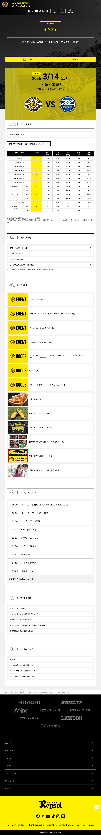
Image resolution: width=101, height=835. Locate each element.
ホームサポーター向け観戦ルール (22, 665)
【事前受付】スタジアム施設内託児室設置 (44, 470)
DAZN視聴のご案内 (17, 259)
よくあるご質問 (60, 825)
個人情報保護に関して (37, 825)
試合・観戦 (14, 692)
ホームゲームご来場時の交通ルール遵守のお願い (27, 625)
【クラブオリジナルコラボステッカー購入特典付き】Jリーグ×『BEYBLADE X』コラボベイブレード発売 (57, 356)
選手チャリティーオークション (40, 413)
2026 (29, 692)
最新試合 (22, 692)
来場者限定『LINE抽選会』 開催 (40, 342)
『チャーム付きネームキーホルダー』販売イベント (47, 385)
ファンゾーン (9, 781)
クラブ (7, 788)
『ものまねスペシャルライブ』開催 (41, 328)
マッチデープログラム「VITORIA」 (41, 427)
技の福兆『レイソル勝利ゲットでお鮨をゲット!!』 (47, 442)
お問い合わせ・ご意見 (74, 825)
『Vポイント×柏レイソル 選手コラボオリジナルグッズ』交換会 (52, 314)
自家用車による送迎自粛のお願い (22, 631)
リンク (85, 825)
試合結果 (75, 59)
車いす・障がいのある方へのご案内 (22, 676)
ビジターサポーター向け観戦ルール (22, 671)
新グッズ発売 (34, 371)
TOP (6, 692)
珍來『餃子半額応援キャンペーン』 (41, 456)
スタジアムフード (35, 399)
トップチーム (10, 766)
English (91, 825)
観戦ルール (14, 659)
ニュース (8, 743)
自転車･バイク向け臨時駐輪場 (20, 619)
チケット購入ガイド (17, 134)
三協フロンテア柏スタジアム (20, 608)
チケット (8, 758)
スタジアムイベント (36, 299)
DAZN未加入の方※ (17, 253)
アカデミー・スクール (13, 773)
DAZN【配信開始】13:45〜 (19, 248)
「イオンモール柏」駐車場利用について (24, 614)
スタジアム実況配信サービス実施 (22, 265)
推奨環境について (23, 825)
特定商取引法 (50, 825)
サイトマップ (12, 825)
